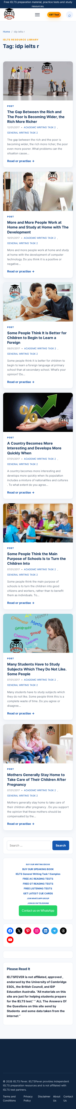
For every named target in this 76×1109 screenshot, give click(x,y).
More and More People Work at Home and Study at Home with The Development (38, 227)
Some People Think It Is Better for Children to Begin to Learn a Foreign (37, 338)
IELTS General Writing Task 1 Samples (38, 873)
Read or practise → (20, 161)
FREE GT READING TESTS (38, 883)
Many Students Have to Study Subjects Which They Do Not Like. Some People (36, 669)
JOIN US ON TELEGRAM (38, 903)
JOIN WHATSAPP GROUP (38, 898)
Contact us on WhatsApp (38, 910)
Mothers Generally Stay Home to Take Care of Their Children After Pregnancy (36, 780)
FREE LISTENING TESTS (38, 888)
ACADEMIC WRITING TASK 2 (40, 127)
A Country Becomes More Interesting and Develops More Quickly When (34, 448)
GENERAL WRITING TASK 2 (22, 132)
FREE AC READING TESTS (38, 878)
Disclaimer (44, 1096)
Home (6, 31)
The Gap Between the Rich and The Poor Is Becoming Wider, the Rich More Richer (36, 117)
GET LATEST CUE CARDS (38, 893)
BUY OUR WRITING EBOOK (38, 864)
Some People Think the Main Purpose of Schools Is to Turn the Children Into (36, 559)
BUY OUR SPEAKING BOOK (38, 869)
